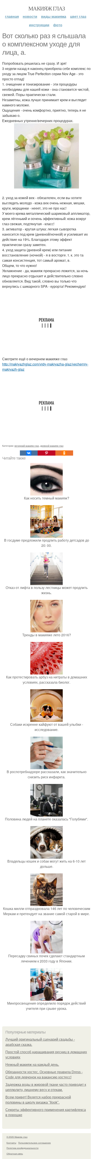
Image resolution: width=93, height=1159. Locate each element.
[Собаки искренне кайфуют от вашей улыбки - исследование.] (46, 719)
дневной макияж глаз (51, 445)
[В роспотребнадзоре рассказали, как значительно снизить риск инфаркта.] (46, 766)
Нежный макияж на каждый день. (32, 1064)
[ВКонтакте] (29, 453)
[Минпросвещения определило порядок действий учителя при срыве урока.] (46, 997)
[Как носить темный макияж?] (46, 492)
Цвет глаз (78, 16)
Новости (30, 16)
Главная (12, 16)
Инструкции (39, 24)
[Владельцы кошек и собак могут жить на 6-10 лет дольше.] (46, 855)
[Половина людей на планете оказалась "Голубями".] (46, 813)
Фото (57, 24)
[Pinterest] (46, 453)
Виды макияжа (53, 16)
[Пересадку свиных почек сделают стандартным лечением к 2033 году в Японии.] (46, 950)
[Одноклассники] (64, 453)
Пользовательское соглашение (34, 1142)
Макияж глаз (46, 8)
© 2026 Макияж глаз (16, 1136)
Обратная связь (14, 1153)
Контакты (11, 1142)
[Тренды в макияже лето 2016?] (46, 629)
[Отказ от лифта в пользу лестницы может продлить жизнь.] (46, 582)
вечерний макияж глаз (26, 445)
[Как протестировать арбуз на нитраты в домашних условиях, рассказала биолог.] (46, 671)
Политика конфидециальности (22, 1147)
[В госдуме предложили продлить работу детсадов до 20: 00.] (46, 534)
